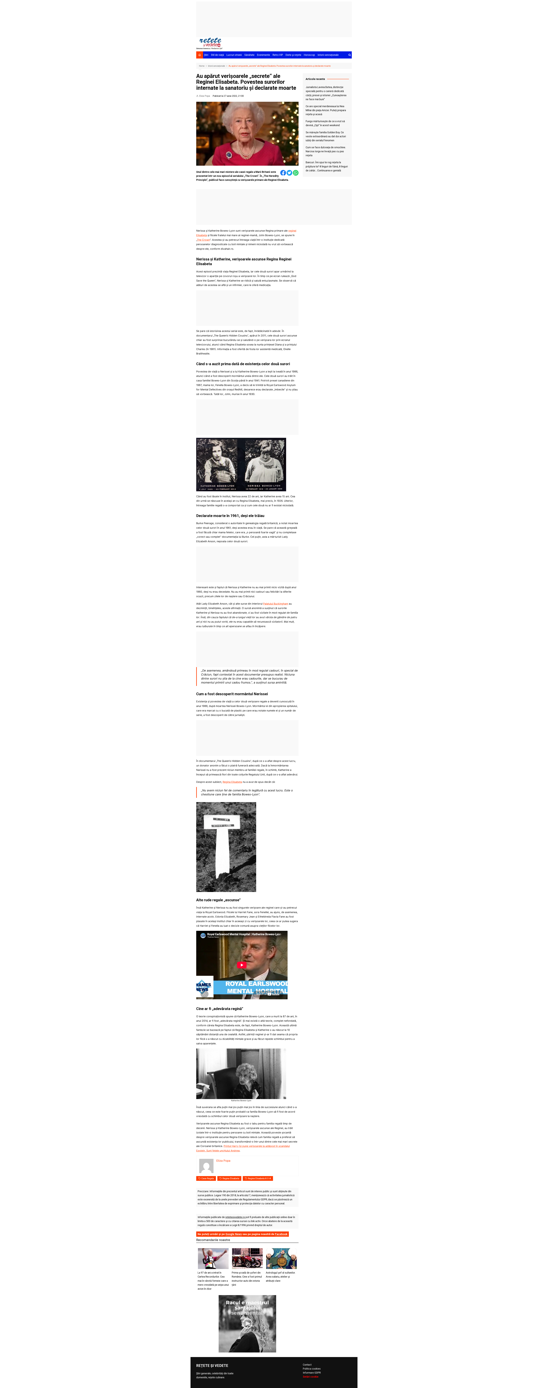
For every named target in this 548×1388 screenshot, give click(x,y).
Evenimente (263, 55)
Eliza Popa (204, 96)
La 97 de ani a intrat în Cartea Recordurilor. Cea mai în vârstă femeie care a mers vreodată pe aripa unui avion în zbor (213, 1280)
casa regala (207, 1178)
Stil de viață (217, 55)
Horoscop (309, 55)
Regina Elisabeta (232, 781)
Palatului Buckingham (275, 603)
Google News (233, 1234)
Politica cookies (312, 1368)
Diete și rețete (293, 55)
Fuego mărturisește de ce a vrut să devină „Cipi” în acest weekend (325, 123)
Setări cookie (310, 1376)
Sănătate (249, 55)
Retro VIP (278, 55)
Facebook (281, 1234)
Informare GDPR (312, 1372)
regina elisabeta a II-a (259, 1178)
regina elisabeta (230, 1178)
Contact (307, 1364)
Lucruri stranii (234, 55)
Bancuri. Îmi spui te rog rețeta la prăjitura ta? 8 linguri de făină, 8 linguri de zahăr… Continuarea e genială (327, 166)
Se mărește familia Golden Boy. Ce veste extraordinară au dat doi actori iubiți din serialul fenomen (326, 136)
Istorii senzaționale (328, 55)
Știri (206, 55)
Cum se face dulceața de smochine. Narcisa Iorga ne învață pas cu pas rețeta (326, 151)
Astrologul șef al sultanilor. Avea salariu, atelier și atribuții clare (280, 1276)
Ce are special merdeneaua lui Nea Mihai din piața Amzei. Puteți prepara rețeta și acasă (326, 110)
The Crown (203, 239)
